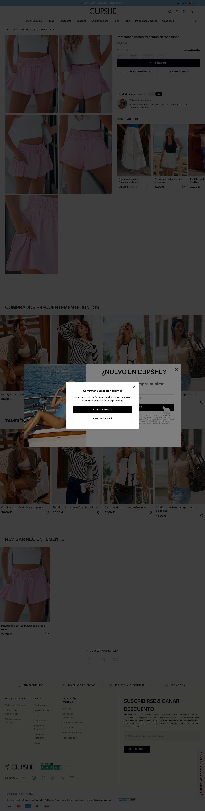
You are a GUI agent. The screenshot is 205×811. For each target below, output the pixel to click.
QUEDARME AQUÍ (102, 418)
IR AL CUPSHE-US (102, 409)
